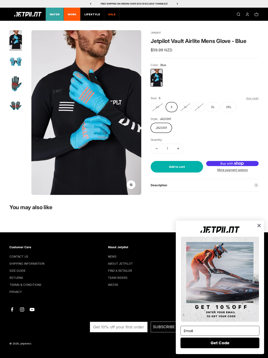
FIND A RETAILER (120, 271)
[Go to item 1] (15, 40)
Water (55, 14)
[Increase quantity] (178, 148)
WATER (113, 285)
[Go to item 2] (15, 62)
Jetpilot (156, 32)
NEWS (112, 256)
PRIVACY (15, 292)
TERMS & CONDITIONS (25, 285)
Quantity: (156, 140)
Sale (112, 14)
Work (72, 14)
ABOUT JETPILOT (120, 263)
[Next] (177, 4)
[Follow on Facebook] (12, 309)
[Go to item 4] (15, 106)
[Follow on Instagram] (22, 309)
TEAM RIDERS (118, 278)
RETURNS (16, 278)
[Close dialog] (259, 225)
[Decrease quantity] (156, 148)
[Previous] (90, 4)
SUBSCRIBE (164, 326)
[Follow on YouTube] (32, 309)
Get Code (220, 343)
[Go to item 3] (15, 84)
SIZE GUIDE (17, 271)
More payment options (232, 170)
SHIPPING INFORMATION (26, 263)
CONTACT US (18, 256)
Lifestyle (92, 14)
